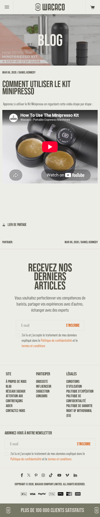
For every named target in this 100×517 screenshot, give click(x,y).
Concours (41, 396)
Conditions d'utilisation (74, 384)
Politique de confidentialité (56, 340)
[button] (91, 7)
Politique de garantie (79, 406)
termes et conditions (33, 346)
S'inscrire (73, 325)
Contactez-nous (15, 410)
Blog (8, 386)
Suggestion (43, 391)
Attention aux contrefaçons (14, 398)
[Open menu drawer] (7, 7)
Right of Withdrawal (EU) (79, 413)
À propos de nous (16, 381)
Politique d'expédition (79, 391)
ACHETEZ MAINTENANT (50, 202)
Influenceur (43, 386)
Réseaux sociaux (15, 391)
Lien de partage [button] (17, 224)
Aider (9, 406)
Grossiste (42, 381)
